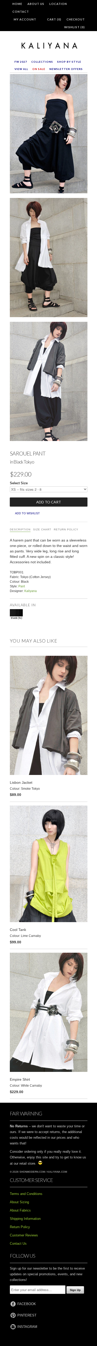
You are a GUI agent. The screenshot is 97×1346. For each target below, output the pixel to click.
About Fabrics (20, 1210)
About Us (35, 3)
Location (58, 3)
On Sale (38, 68)
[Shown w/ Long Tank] (48, 134)
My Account (25, 19)
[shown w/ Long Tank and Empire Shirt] (48, 258)
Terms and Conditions (26, 1194)
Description (20, 529)
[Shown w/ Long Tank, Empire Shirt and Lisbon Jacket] (48, 382)
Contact (20, 11)
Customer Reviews (24, 1235)
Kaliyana (30, 591)
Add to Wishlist (27, 513)
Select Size (19, 483)
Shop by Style (69, 61)
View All (21, 68)
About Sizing (19, 1202)
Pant (21, 586)
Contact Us (18, 1243)
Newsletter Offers (66, 68)
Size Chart (42, 529)
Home (17, 3)
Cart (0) (54, 19)
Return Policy (66, 529)
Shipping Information (25, 1219)
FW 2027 (20, 61)
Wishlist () (74, 27)
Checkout (75, 19)
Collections (42, 61)
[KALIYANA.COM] (48, 46)
